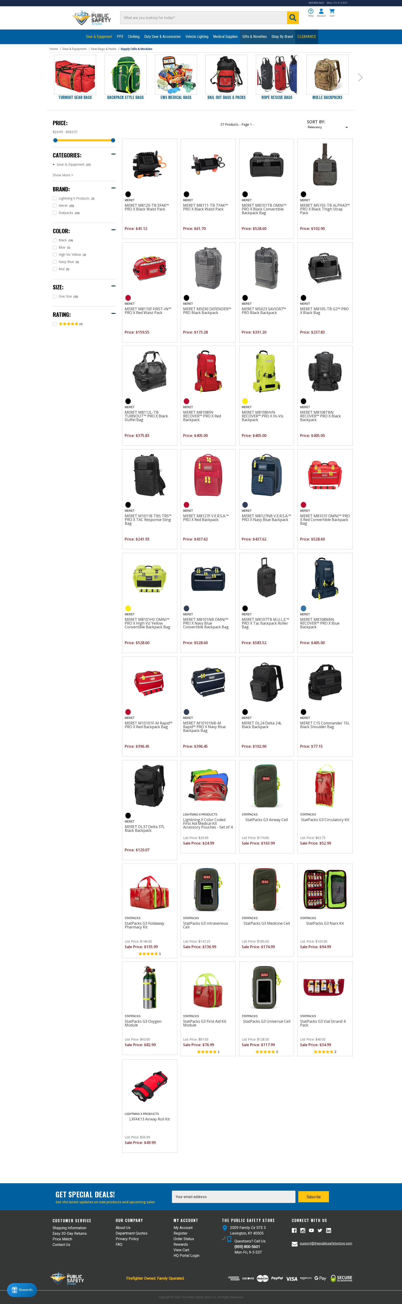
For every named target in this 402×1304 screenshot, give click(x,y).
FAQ (119, 1244)
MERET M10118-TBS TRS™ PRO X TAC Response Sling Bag (148, 519)
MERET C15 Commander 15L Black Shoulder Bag (325, 725)
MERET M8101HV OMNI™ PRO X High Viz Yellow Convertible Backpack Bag (147, 623)
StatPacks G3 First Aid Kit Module (204, 1023)
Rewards (181, 1244)
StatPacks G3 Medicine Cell (267, 923)
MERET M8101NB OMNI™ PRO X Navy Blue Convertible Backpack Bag (206, 623)
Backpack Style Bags (125, 97)
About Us (123, 1227)
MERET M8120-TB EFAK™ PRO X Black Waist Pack (147, 207)
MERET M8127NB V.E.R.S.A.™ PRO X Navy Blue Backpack (266, 517)
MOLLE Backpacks (327, 97)
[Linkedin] (328, 1230)
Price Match (62, 1239)
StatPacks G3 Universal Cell (266, 1021)
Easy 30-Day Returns (70, 1233)
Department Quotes (131, 1233)
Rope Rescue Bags (276, 97)
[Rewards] (22, 1290)
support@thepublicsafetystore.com (326, 1243)
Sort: (316, 122)
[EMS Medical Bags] (176, 74)
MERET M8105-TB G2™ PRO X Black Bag (324, 311)
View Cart (181, 1250)
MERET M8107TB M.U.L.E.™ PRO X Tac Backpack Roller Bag (265, 623)
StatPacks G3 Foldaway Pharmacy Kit (144, 925)
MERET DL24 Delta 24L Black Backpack (262, 725)
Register (181, 1233)
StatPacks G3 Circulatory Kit (325, 820)
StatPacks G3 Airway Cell (266, 820)
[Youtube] (311, 1230)
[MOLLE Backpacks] (327, 74)
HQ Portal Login (186, 1255)
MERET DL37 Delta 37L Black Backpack (145, 828)
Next (360, 77)
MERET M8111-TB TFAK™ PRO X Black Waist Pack (205, 207)
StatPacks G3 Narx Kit (325, 923)
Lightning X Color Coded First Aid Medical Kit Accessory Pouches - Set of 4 (208, 823)
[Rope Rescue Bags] (277, 74)
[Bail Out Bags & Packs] (226, 74)
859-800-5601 (316, 2)
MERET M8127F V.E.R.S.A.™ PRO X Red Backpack (206, 517)
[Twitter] (320, 1230)
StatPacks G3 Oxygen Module (143, 1023)
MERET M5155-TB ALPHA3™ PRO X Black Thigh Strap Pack (325, 209)
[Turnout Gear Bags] (75, 74)
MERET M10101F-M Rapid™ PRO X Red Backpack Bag (148, 725)
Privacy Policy (127, 1239)
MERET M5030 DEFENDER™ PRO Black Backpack (207, 311)
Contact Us (61, 1244)
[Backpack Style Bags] (125, 74)
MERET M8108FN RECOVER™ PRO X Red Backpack (202, 416)
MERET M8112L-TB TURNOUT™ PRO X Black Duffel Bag (146, 416)
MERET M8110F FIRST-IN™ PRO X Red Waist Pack (148, 311)
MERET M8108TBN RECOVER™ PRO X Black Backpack (320, 416)
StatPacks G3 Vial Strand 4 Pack (322, 1023)
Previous (42, 77)
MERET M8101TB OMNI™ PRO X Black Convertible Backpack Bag (264, 209)
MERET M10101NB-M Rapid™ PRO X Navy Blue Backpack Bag (204, 726)
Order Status (184, 1239)
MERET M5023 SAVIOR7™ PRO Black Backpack (264, 311)
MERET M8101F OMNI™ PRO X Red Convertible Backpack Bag (325, 519)
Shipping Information (69, 1228)
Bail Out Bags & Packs (227, 97)
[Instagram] (302, 1230)
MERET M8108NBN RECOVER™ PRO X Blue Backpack (319, 623)
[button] (310, 13)
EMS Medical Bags (176, 97)
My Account (183, 1227)
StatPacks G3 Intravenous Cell (205, 925)
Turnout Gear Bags (75, 97)
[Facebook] (294, 1230)
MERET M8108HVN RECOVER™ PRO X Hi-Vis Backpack (262, 416)
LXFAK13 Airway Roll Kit (149, 1119)
